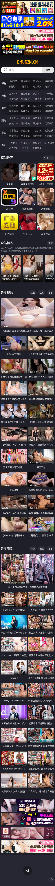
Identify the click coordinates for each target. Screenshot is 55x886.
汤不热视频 (49, 142)
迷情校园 (13, 135)
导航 (3, 145)
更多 (50, 292)
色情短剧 (37, 148)
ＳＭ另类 (49, 98)
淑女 (42, 548)
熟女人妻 (13, 98)
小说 (3, 132)
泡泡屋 (25, 148)
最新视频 (7, 292)
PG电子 (13, 81)
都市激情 (13, 130)
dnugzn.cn (27, 62)
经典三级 (25, 111)
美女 (33, 292)
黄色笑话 (37, 135)
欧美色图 (37, 118)
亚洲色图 (25, 118)
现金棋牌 (37, 86)
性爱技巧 (49, 135)
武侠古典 (49, 130)
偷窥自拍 (13, 118)
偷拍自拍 (25, 105)
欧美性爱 (49, 105)
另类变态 (49, 111)
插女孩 (13, 142)
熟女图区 (37, 123)
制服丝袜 (13, 111)
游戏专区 (49, 81)
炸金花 (25, 86)
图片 (3, 120)
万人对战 (37, 81)
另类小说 (25, 135)
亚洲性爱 (13, 105)
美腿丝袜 (13, 123)
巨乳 (42, 292)
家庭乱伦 (25, 130)
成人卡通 (37, 105)
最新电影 (7, 548)
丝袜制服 (25, 98)
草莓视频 (37, 142)
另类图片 (49, 123)
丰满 (33, 548)
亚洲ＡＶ (13, 93)
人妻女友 (37, 130)
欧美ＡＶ (37, 93)
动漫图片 (49, 118)
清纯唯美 (25, 123)
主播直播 (37, 98)
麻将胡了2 (13, 86)
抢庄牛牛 (49, 86)
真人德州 (25, 81)
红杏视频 (13, 148)
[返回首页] (51, 880)
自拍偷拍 (25, 93)
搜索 (48, 69)
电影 (3, 108)
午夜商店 (25, 142)
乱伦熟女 (37, 111)
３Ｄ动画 (49, 93)
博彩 (3, 83)
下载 (50, 243)
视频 (3, 95)
